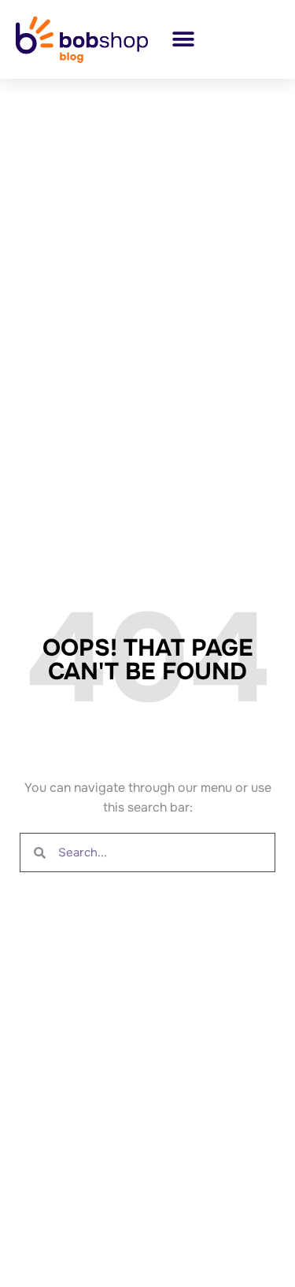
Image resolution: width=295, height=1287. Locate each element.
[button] (183, 39)
